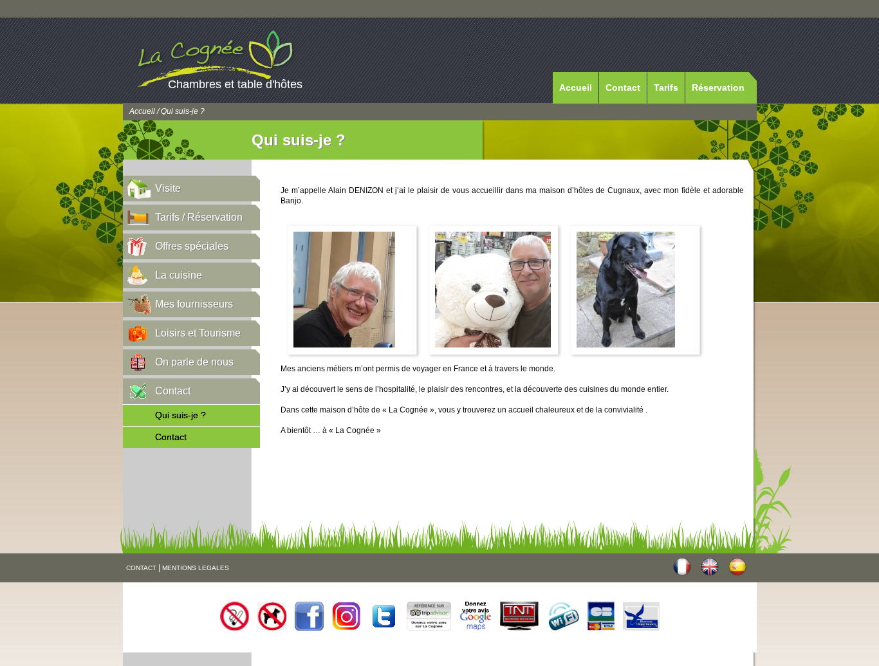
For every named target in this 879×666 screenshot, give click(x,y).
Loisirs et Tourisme (198, 333)
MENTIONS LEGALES (195, 567)
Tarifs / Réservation (199, 217)
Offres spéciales (191, 246)
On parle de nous (194, 361)
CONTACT (141, 567)
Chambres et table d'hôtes (235, 84)
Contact (623, 87)
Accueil (575, 87)
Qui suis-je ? (180, 415)
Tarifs (666, 87)
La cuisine (178, 275)
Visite (168, 188)
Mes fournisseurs (194, 304)
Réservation (718, 87)
